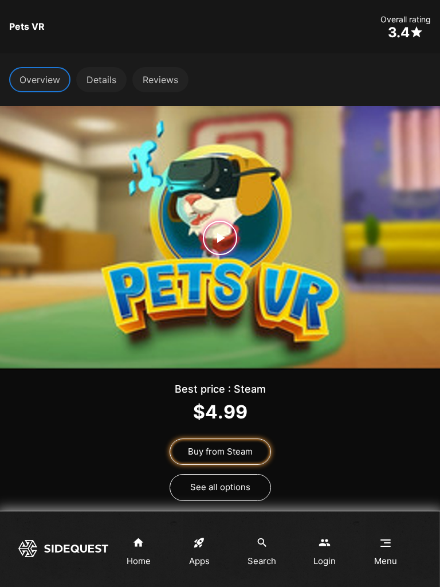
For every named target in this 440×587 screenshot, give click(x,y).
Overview (39, 79)
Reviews (160, 79)
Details (101, 79)
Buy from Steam (220, 451)
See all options (220, 487)
